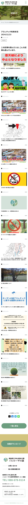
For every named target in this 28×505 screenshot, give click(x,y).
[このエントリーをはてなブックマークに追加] (15, 416)
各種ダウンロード (14, 444)
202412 (4, 40)
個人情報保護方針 (14, 469)
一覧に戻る (14, 426)
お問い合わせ (12, 466)
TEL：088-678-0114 (13, 480)
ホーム (2, 22)
